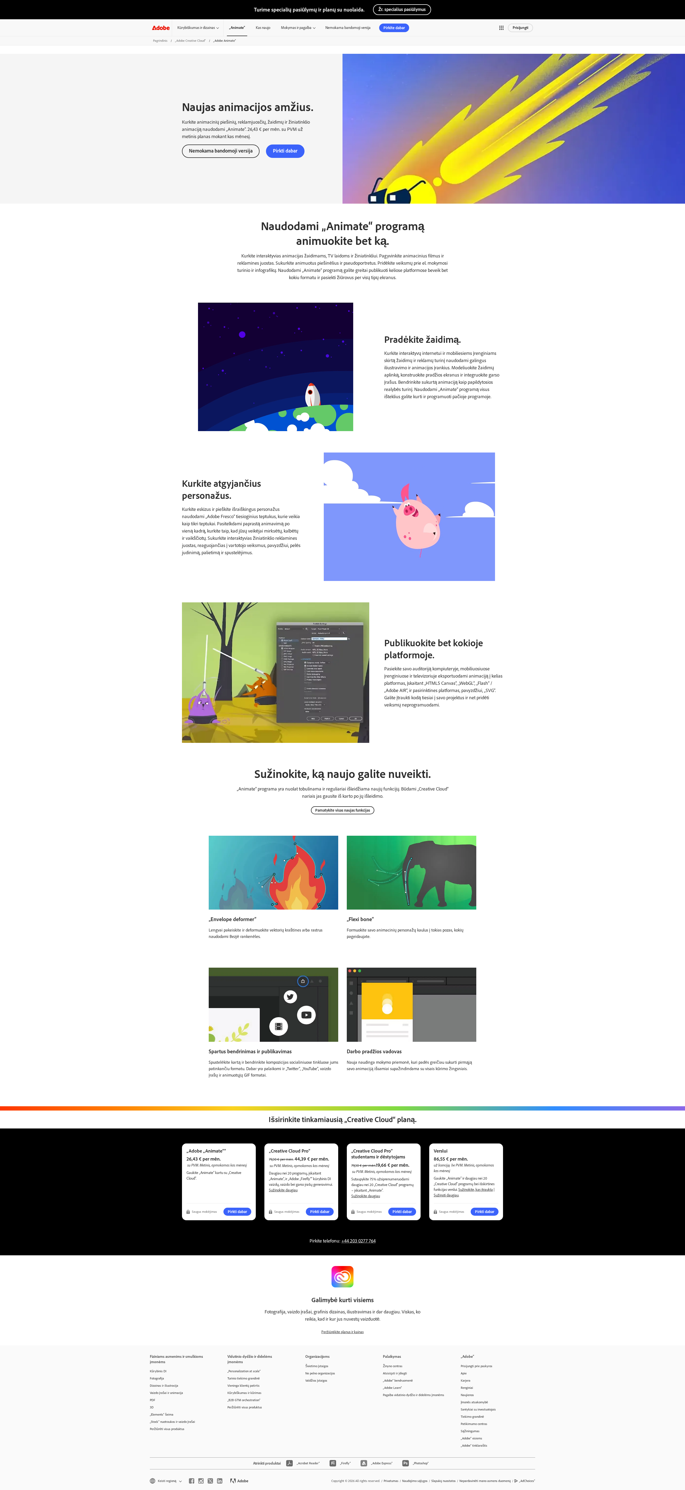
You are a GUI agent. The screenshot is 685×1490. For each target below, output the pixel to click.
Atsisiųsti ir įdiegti (395, 1373)
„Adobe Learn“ (392, 1388)
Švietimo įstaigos (316, 1366)
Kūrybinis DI (158, 1371)
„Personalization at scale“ (244, 1371)
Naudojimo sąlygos (415, 1481)
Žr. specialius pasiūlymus (402, 9)
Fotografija (157, 1378)
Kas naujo (263, 27)
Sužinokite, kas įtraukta (475, 1189)
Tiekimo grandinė (472, 1417)
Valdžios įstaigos (316, 1380)
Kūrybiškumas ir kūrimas (244, 1393)
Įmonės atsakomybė (474, 1402)
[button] (501, 28)
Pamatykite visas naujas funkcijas (342, 810)
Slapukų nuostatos (443, 1481)
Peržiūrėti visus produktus (167, 1429)
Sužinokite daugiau (283, 1190)
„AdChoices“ (527, 1481)
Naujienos (467, 1395)
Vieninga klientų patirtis (243, 1386)
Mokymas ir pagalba (296, 27)
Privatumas (391, 1481)
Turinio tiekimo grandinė (243, 1378)
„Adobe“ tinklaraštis (474, 1445)
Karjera (465, 1380)
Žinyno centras (392, 1366)
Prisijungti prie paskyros (476, 1366)
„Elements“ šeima (161, 1414)
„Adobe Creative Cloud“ (190, 41)
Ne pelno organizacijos (320, 1373)
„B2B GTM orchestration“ (243, 1400)
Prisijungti (520, 27)
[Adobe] (161, 27)
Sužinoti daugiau (446, 1195)
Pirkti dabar (285, 151)
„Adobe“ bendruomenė (398, 1380)
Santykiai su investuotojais (478, 1409)
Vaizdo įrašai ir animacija (166, 1393)
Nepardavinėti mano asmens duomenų (485, 1481)
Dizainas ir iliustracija (164, 1386)
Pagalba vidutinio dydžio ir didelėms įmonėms (413, 1395)
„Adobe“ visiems (471, 1438)
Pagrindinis (160, 41)
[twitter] (210, 1481)
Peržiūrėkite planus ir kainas (342, 1332)
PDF (152, 1400)
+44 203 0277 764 (358, 1241)
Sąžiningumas (470, 1431)
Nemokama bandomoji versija (348, 27)
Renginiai (467, 1388)
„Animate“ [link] (237, 27)
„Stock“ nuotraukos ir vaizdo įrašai (172, 1422)
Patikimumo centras (474, 1424)
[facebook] (191, 1481)
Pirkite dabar (394, 27)
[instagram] (201, 1481)
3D (152, 1407)
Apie (464, 1373)
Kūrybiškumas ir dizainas (196, 27)
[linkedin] (219, 1481)
